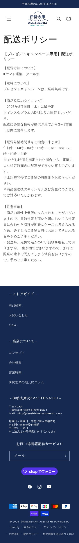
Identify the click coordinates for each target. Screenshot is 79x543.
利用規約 (14, 533)
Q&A (12, 325)
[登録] (64, 456)
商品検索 (15, 305)
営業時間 (15, 372)
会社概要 (15, 362)
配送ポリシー (31, 533)
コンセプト (17, 353)
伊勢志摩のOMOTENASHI (37, 521)
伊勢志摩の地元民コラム (26, 382)
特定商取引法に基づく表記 (58, 533)
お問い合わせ (18, 315)
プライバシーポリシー (56, 527)
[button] (9, 19)
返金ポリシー (31, 527)
